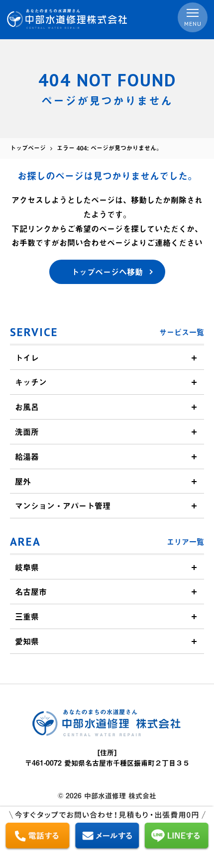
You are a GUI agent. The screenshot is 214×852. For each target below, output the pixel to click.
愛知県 (27, 641)
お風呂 (27, 407)
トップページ (28, 147)
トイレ (27, 357)
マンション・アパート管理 (62, 505)
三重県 (27, 616)
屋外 (23, 481)
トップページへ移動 (107, 272)
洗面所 (27, 431)
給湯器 (27, 456)
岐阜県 (27, 567)
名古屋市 (31, 591)
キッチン (31, 382)
